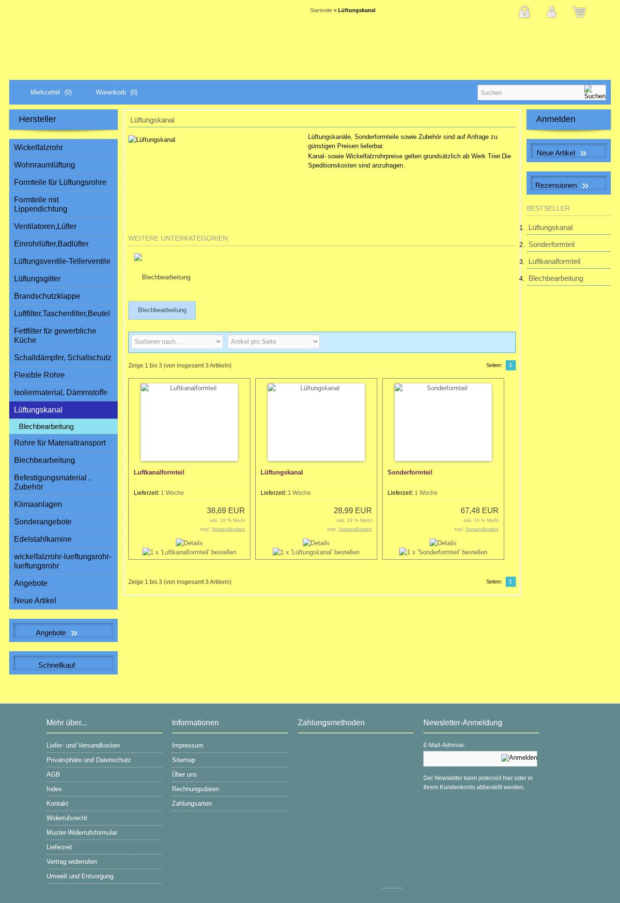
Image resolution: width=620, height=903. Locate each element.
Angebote (30, 583)
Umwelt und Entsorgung (79, 876)
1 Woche (172, 493)
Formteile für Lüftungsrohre (60, 182)
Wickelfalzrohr (38, 147)
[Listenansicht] (505, 342)
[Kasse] (579, 17)
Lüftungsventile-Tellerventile (62, 261)
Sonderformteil (410, 472)
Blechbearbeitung (46, 426)
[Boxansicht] (489, 342)
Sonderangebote (43, 522)
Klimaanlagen (38, 504)
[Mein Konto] (551, 17)
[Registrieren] (524, 17)
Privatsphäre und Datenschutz (88, 760)
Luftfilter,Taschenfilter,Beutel (62, 313)
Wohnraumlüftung (44, 165)
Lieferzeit (59, 847)
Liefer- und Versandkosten (83, 745)
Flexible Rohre (39, 375)
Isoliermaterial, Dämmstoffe (61, 392)
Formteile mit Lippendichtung (40, 204)
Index (54, 789)
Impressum (187, 745)
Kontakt (57, 803)
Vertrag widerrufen (71, 861)
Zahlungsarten (192, 803)
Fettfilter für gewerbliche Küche (55, 335)
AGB (53, 774)
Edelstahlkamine (43, 539)
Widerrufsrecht (66, 818)
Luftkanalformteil (159, 472)
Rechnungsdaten (195, 789)
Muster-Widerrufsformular (81, 832)
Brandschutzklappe (47, 296)
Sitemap (183, 760)
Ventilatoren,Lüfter (45, 226)
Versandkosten (228, 529)
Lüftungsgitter (37, 279)
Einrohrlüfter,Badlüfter (51, 244)
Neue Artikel (35, 601)
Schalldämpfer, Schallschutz (62, 357)
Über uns (184, 774)
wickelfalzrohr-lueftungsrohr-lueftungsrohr (62, 561)
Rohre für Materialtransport (60, 443)
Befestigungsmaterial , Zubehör (52, 482)
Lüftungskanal (282, 472)
